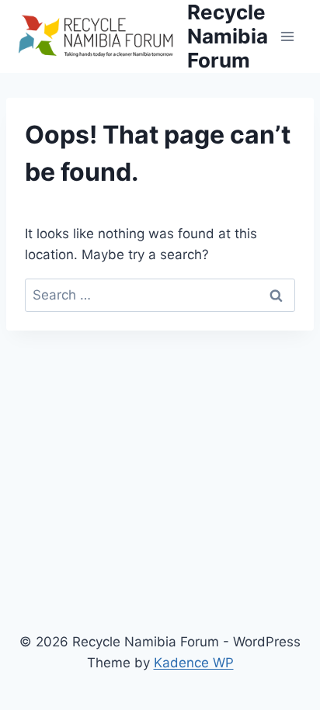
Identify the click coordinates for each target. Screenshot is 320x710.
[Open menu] (287, 36)
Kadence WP (194, 662)
